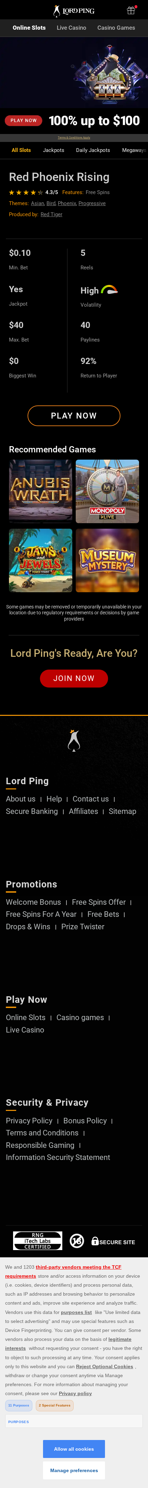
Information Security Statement (58, 1157)
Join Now (74, 678)
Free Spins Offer (99, 902)
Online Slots (29, 28)
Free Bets (103, 914)
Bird (50, 203)
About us (20, 799)
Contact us (91, 799)
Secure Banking (32, 811)
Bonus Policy (85, 1121)
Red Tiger (51, 214)
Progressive (92, 203)
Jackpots (53, 150)
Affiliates (83, 811)
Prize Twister (82, 927)
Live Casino (71, 28)
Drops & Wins (28, 927)
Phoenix (67, 203)
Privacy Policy (29, 1121)
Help (54, 799)
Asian (37, 203)
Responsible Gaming (40, 1145)
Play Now (74, 416)
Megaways (134, 150)
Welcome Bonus (33, 902)
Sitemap (122, 811)
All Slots (21, 150)
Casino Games (116, 28)
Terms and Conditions (42, 1133)
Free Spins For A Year (41, 914)
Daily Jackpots (93, 150)
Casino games (80, 1018)
